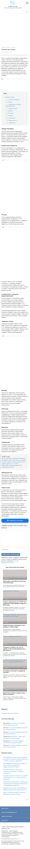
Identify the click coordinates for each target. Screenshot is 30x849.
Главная (3, 47)
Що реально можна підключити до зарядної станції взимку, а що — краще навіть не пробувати (15, 777)
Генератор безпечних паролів (9, 713)
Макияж (10, 110)
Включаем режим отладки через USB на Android (14, 693)
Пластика (10, 113)
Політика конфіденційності (9, 812)
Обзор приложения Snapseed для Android (13, 458)
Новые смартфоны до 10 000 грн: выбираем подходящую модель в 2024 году (15, 603)
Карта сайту (4, 808)
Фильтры (10, 115)
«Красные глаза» (13, 108)
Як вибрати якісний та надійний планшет (14, 671)
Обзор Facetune (9, 97)
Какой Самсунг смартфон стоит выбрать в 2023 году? (14, 626)
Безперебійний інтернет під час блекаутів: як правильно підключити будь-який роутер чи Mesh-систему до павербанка (15, 759)
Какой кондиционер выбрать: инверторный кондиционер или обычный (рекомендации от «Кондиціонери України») (15, 783)
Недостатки (12, 122)
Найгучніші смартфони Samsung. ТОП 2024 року (14, 581)
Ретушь (10, 102)
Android (13, 47)
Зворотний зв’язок (6, 816)
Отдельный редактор (14, 99)
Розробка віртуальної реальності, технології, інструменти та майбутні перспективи (13, 771)
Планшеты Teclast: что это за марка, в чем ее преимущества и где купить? (14, 649)
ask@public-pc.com (15, 838)
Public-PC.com (12, 6)
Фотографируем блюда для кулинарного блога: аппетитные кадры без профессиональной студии (14, 765)
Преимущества (12, 120)
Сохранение (11, 118)
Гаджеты (9, 47)
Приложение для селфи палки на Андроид (14, 460)
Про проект (4, 820)
